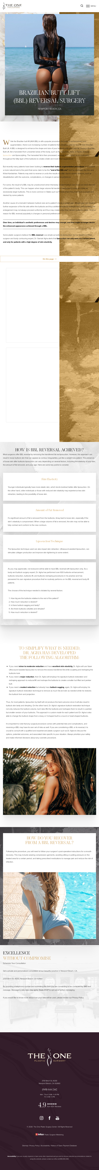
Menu (93, 6)
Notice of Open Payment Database (64, 1145)
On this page (48, 259)
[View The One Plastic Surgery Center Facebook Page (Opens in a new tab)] (49, 1119)
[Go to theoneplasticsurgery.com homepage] (26, 6)
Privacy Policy (77, 997)
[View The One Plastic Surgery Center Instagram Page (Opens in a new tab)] (41, 1119)
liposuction (7, 155)
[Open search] (81, 6)
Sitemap (25, 1145)
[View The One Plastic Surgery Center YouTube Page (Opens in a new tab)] (57, 1119)
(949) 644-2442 (64, 1159)
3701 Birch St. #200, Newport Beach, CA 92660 (22, 978)
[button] (88, 6)
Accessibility (45, 1145)
